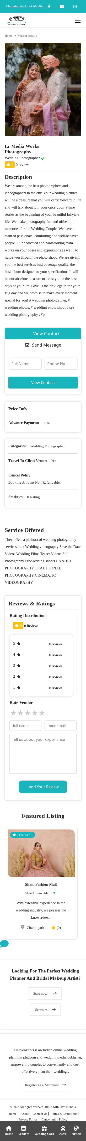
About (25, 1113)
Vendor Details (27, 35)
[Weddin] (43, 1026)
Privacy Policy (28, 1119)
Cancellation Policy (54, 1119)
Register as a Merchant (42, 1085)
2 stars (20, 712)
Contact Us (40, 1113)
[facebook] (49, 6)
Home (8, 35)
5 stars (41, 712)
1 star (13, 712)
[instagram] (62, 6)
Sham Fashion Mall (41, 884)
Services (41, 1010)
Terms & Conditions (64, 1113)
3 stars (27, 712)
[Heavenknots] (43, 1037)
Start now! (41, 993)
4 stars (34, 712)
